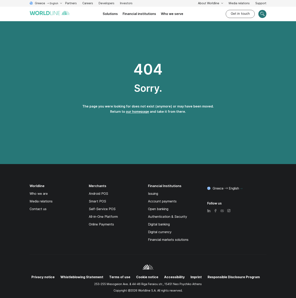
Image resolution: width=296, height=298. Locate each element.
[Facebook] (215, 211)
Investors (126, 4)
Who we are (39, 194)
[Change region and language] (241, 188)
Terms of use (119, 277)
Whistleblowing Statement (81, 277)
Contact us (38, 209)
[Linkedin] (208, 211)
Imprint (196, 277)
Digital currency (160, 232)
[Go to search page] (262, 14)
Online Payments (101, 224)
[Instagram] (228, 211)
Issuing (153, 194)
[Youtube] (222, 211)
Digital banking (159, 224)
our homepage (137, 112)
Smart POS (97, 201)
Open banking (158, 209)
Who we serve (172, 14)
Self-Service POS (102, 209)
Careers (87, 4)
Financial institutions (139, 14)
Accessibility (174, 277)
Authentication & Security (167, 217)
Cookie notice (147, 277)
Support (260, 4)
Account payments (162, 201)
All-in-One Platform (103, 217)
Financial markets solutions (168, 240)
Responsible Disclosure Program (234, 277)
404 (148, 69)
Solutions (110, 14)
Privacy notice (43, 277)
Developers (106, 4)
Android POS (98, 194)
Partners (71, 3)
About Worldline (209, 3)
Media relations (239, 3)
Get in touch (240, 14)
